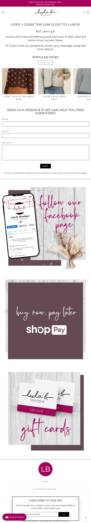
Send (45, 166)
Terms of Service (74, 173)
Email (5, 131)
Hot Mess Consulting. (60, 521)
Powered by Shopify (30, 521)
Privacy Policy (56, 173)
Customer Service (45, 489)
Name (5, 119)
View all (45, 62)
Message (7, 143)
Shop (45, 482)
